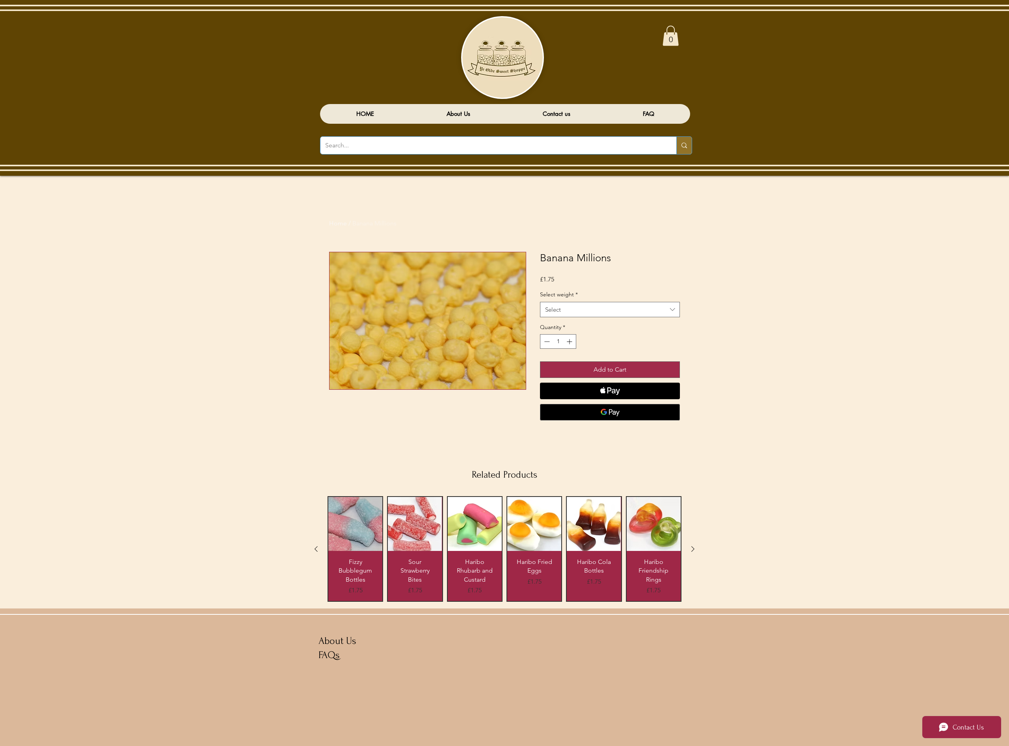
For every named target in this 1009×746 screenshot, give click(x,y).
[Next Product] (693, 549)
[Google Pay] (610, 412)
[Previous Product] (316, 549)
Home (338, 223)
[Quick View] (355, 524)
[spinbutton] (558, 341)
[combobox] (610, 309)
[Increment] (570, 341)
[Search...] (684, 145)
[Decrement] (546, 341)
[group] (504, 549)
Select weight (559, 294)
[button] (670, 36)
